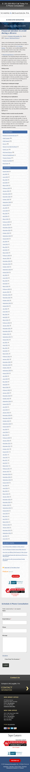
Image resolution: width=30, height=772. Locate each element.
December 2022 (7, 294)
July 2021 (5, 342)
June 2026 (5, 177)
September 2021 (7, 336)
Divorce (7, 38)
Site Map (11, 766)
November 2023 (7, 264)
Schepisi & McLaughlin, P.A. (15, 36)
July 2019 (5, 407)
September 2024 (7, 236)
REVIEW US (15, 760)
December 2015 (7, 499)
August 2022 (6, 306)
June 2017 (5, 457)
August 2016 (6, 482)
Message (4, 635)
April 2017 (5, 463)
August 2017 (6, 451)
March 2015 (6, 522)
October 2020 (6, 367)
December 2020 (7, 362)
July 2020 (5, 376)
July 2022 (5, 308)
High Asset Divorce (14, 38)
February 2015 (6, 524)
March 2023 (6, 286)
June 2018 (5, 432)
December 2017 (7, 443)
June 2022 (5, 311)
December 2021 (7, 328)
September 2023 (7, 269)
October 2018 (6, 421)
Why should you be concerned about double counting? (14, 559)
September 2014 (7, 533)
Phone (4, 627)
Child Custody (6, 138)
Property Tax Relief (7, 160)
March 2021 (6, 353)
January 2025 (6, 224)
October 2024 (6, 233)
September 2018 (7, 423)
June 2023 (5, 278)
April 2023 (5, 283)
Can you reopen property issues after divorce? (14, 549)
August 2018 (6, 426)
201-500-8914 (10, 4)
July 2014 (5, 536)
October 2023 (6, 266)
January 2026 (6, 191)
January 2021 (6, 359)
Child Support (6, 141)
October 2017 (6, 449)
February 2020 (6, 390)
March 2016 (6, 494)
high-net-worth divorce (8, 54)
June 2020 (5, 379)
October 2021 (6, 334)
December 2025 (7, 193)
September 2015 (7, 508)
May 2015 (5, 516)
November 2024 (7, 230)
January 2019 (6, 412)
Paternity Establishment (8, 155)
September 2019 (7, 401)
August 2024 (6, 238)
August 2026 (6, 171)
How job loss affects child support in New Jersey (15, 552)
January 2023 (6, 292)
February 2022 (6, 322)
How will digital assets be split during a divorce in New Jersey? (15, 555)
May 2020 (5, 381)
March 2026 (6, 185)
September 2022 (7, 303)
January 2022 (6, 325)
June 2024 (5, 244)
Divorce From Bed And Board (10, 146)
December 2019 (7, 395)
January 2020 (6, 393)
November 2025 (7, 196)
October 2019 (6, 398)
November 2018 (7, 418)
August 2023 (6, 272)
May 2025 (5, 213)
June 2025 (5, 210)
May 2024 (5, 247)
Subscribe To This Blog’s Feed (11, 567)
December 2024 (7, 227)
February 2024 (6, 255)
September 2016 (7, 480)
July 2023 (5, 275)
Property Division (7, 158)
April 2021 (5, 351)
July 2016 (5, 485)
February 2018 (6, 437)
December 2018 (7, 415)
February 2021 (6, 356)
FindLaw (21, 768)
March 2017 (6, 465)
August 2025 (6, 205)
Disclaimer (5, 655)
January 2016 (6, 496)
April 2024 (5, 250)
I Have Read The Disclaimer (12, 659)
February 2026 (6, 188)
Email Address (6, 619)
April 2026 (5, 182)
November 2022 (7, 297)
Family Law (5, 149)
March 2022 (6, 320)
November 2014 (7, 530)
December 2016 (7, 474)
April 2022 (5, 317)
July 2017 (5, 454)
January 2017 (6, 471)
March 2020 (6, 387)
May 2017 (5, 460)
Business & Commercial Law (10, 135)
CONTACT (6, 687)
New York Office (8, 719)
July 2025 (5, 207)
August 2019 (6, 404)
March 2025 (6, 219)
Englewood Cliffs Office (9, 706)
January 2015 (6, 527)
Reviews (15, 576)
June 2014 (5, 538)
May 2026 (5, 179)
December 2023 (7, 261)
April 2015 (5, 519)
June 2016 (5, 488)
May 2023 (5, 280)
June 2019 (5, 409)
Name (4, 610)
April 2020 (5, 384)
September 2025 (7, 202)
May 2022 (5, 314)
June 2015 (5, 513)
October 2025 (6, 199)
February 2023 (6, 289)
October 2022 (6, 300)
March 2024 (6, 252)
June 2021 (5, 345)
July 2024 (5, 241)
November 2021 (7, 331)
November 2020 (7, 365)
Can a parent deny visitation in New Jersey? (13, 546)
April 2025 (5, 216)
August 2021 (6, 339)
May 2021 (5, 348)
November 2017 (7, 446)
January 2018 (6, 440)
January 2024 (6, 258)
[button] (15, 19)
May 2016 (5, 491)
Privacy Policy (18, 766)
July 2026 (5, 174)
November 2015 (7, 502)
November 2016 (7, 477)
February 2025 (6, 222)
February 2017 (6, 468)
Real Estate (5, 163)
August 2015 (6, 510)
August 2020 (6, 373)
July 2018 (5, 429)
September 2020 (7, 370)
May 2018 (5, 435)
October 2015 (6, 505)
